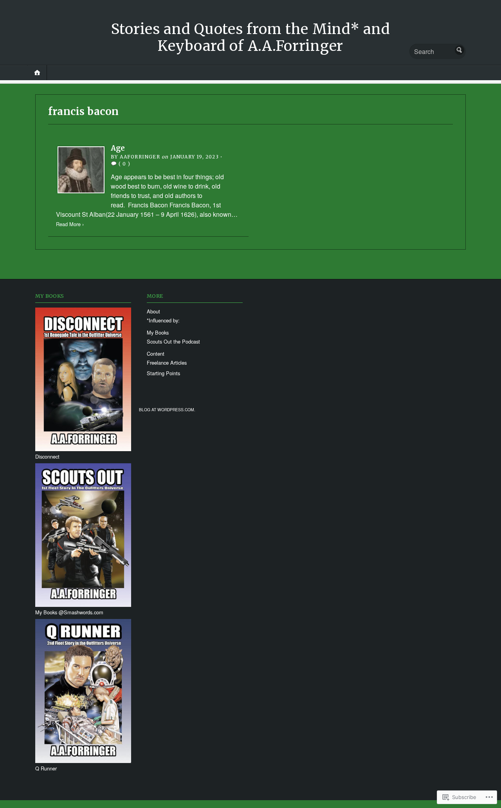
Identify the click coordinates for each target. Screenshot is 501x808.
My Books (158, 332)
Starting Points (163, 373)
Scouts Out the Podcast (173, 341)
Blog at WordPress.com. (167, 409)
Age (118, 148)
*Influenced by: (163, 320)
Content (155, 353)
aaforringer (140, 157)
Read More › (70, 224)
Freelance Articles (167, 362)
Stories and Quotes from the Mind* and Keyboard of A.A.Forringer (250, 37)
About (153, 311)
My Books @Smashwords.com (69, 612)
